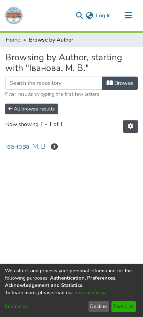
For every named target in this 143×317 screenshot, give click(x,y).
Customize (16, 306)
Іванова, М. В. (26, 146)
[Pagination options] (130, 126)
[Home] (14, 15)
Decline (98, 306)
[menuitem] (89, 15)
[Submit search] (79, 15)
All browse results (33, 109)
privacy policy (89, 292)
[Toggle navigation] (128, 15)
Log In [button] (103, 15)
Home (13, 40)
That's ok (123, 306)
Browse (123, 83)
